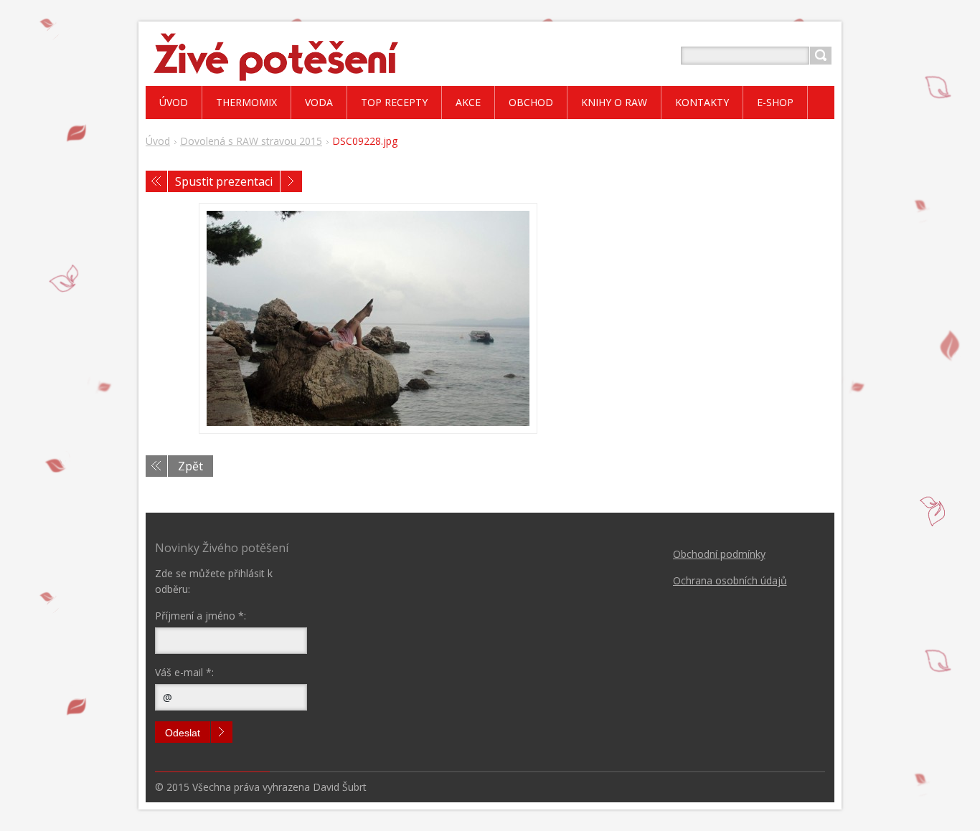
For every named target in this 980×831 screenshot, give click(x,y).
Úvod (158, 141)
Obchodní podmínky (719, 554)
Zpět (190, 466)
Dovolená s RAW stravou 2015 (251, 141)
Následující (291, 181)
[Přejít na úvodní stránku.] (274, 73)
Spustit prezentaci (224, 181)
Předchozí (156, 181)
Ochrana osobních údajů (730, 580)
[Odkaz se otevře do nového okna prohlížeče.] (368, 318)
